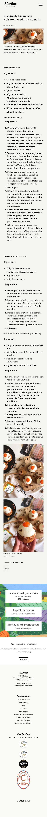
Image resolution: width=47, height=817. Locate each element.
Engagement (23, 702)
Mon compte (23, 711)
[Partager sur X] (5, 569)
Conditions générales (23, 717)
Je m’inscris (23, 660)
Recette (12, 25)
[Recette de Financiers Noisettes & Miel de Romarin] (23, 36)
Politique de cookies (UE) (23, 723)
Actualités (6, 25)
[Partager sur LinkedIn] (8, 569)
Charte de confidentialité (23, 714)
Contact (23, 708)
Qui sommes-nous (23, 700)
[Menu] (41, 4)
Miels (23, 705)
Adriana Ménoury (11, 52)
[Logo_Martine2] (11, 4)
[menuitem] (41, 5)
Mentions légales (23, 720)
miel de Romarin (31, 49)
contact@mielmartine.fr (23, 685)
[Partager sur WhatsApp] (6, 569)
